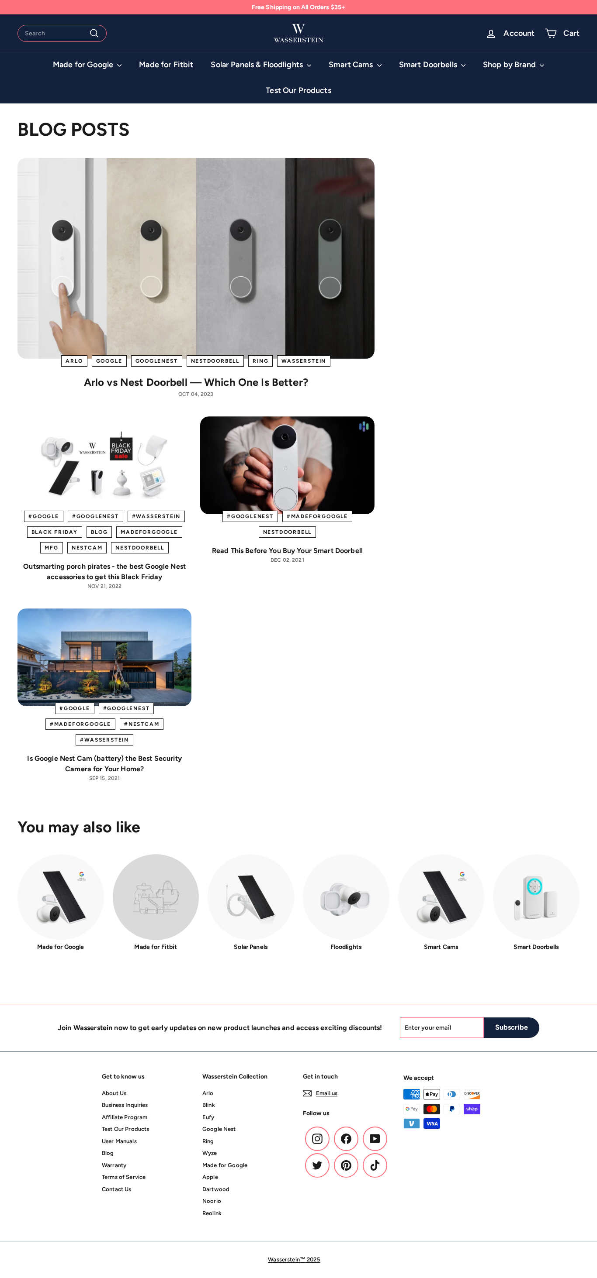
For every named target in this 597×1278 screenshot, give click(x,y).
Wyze (209, 1153)
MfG (51, 548)
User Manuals (119, 1141)
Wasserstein (303, 361)
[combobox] (62, 33)
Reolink (212, 1213)
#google (43, 516)
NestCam (87, 548)
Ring (260, 361)
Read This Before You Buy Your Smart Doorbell (287, 550)
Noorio (211, 1201)
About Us (114, 1093)
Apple (210, 1177)
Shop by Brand (510, 64)
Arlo (74, 361)
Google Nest (219, 1129)
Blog (108, 1153)
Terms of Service (124, 1177)
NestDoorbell (215, 361)
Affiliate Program (124, 1117)
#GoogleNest (95, 516)
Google (109, 361)
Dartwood (215, 1189)
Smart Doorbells (429, 64)
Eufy (208, 1117)
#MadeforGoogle (317, 516)
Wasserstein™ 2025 (294, 1259)
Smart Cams (352, 64)
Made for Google (84, 64)
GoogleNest (156, 361)
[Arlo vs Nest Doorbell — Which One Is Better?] (196, 258)
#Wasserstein (156, 516)
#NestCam (141, 724)
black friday (54, 532)
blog (99, 532)
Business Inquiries (125, 1105)
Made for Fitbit (166, 64)
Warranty (114, 1165)
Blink (208, 1105)
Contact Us (116, 1189)
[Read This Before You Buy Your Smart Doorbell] (287, 465)
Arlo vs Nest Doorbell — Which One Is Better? (196, 382)
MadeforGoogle (149, 532)
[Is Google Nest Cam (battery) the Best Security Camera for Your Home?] (104, 657)
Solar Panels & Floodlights (258, 64)
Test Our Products (298, 90)
